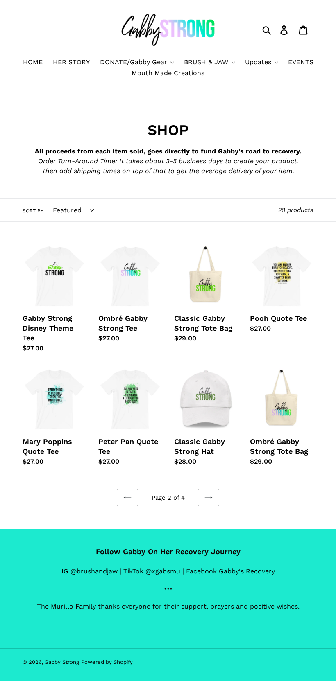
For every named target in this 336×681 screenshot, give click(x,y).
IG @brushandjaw (89, 571)
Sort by (33, 211)
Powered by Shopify (107, 662)
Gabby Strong (62, 662)
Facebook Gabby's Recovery (230, 571)
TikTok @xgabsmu (151, 571)
